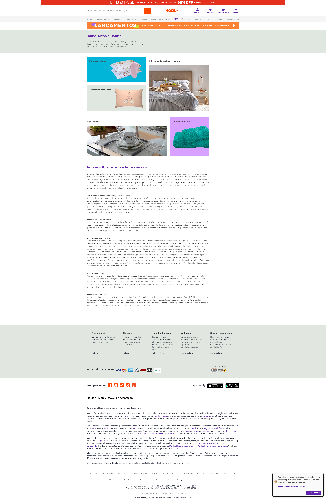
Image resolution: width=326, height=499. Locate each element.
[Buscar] (147, 11)
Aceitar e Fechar (313, 492)
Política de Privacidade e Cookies (291, 486)
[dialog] (298, 484)
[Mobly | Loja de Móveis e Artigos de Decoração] (171, 10)
